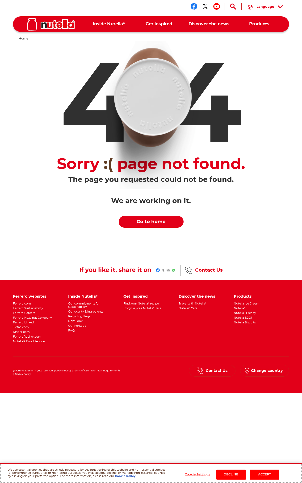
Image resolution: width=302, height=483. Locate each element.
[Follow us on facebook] (194, 6)
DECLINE (231, 474)
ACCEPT (264, 474)
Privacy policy (22, 374)
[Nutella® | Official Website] (51, 24)
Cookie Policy (63, 371)
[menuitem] (109, 24)
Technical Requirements (105, 371)
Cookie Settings (197, 474)
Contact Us (209, 270)
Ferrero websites (29, 296)
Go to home (151, 221)
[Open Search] (233, 6)
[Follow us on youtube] (216, 6)
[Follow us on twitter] (205, 6)
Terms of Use (81, 371)
